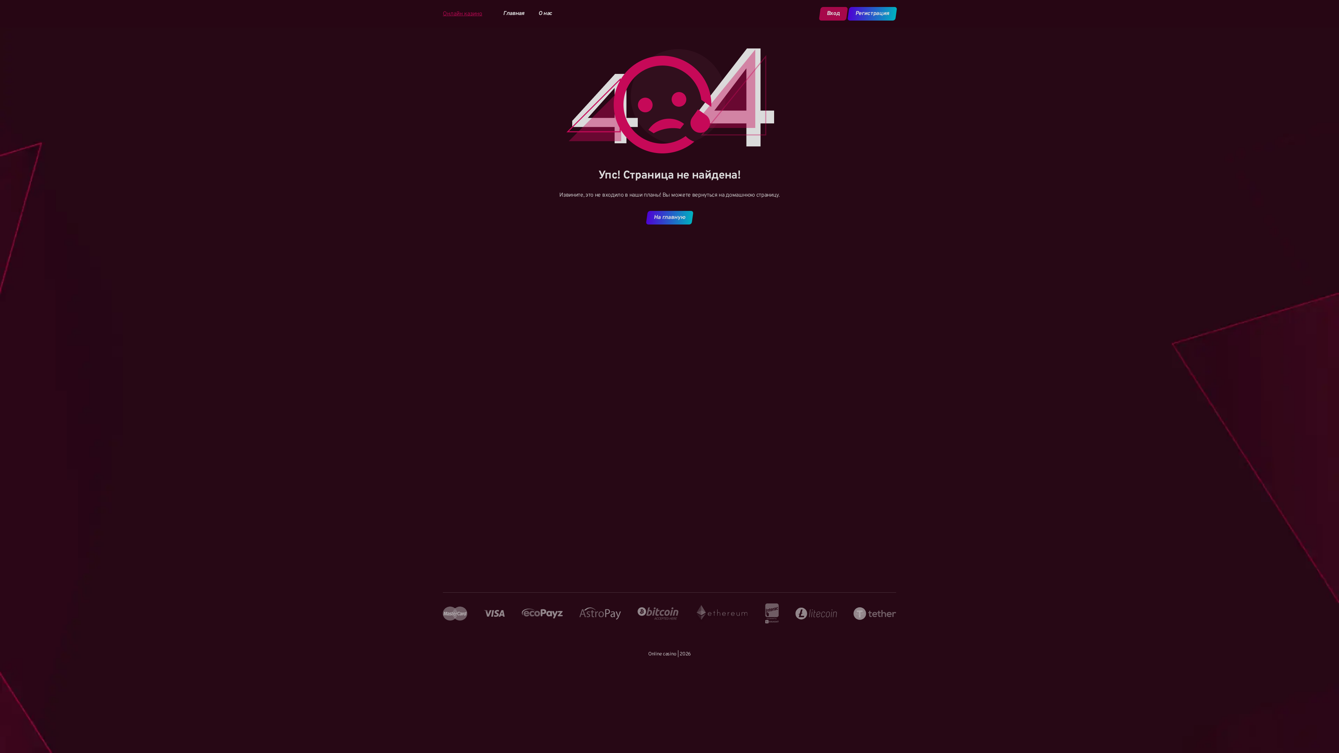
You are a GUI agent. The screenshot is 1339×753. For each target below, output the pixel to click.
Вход (833, 13)
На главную (669, 217)
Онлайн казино (462, 14)
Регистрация (872, 13)
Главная (513, 13)
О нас (545, 13)
